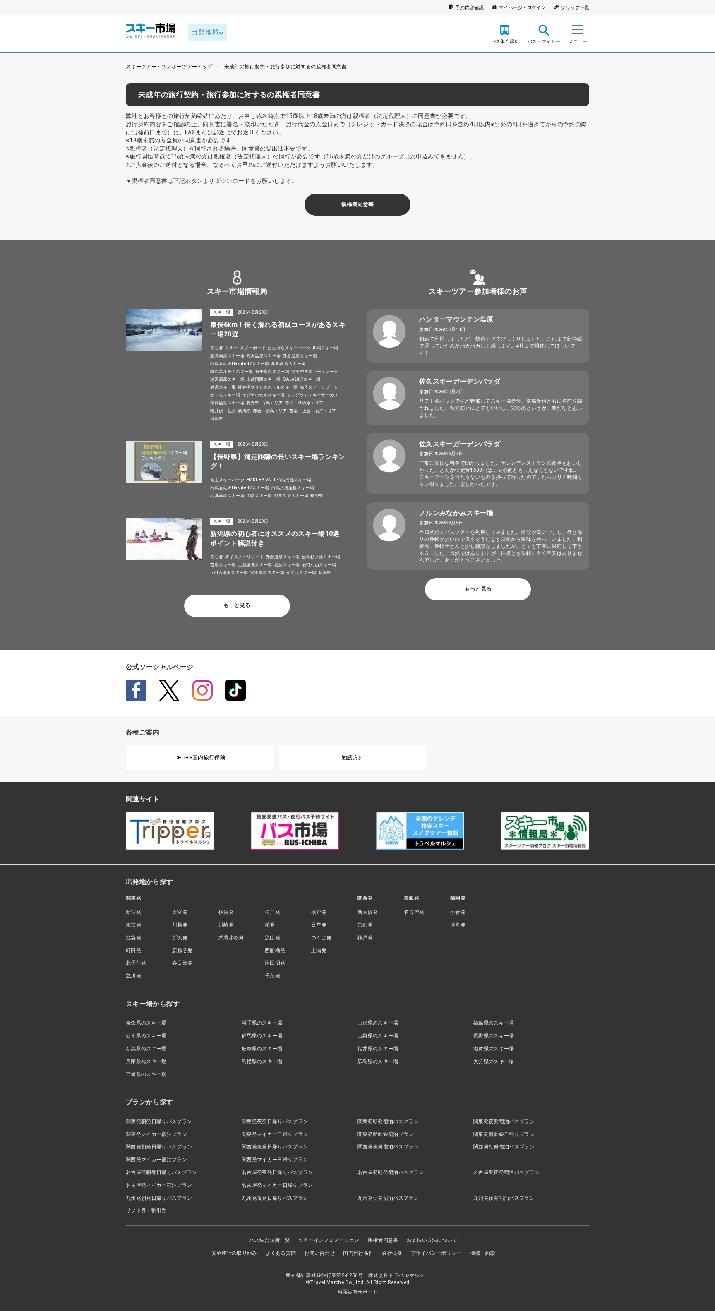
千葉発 (272, 976)
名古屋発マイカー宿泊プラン (159, 1185)
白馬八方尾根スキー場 (292, 487)
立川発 (133, 976)
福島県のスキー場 (493, 1023)
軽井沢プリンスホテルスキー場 (268, 387)
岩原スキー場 (223, 387)
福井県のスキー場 (378, 1049)
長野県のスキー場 (493, 1036)
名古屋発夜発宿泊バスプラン (506, 1172)
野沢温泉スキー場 (264, 355)
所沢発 (179, 938)
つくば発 (321, 938)
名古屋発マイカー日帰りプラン (277, 1185)
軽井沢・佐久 (223, 410)
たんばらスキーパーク (289, 348)
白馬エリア (272, 403)
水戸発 (318, 912)
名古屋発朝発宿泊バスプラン (391, 1172)
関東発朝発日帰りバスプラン (159, 1121)
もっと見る (236, 605)
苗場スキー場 (223, 564)
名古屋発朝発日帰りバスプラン (161, 1172)
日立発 (318, 925)
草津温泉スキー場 (227, 403)
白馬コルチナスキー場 (231, 371)
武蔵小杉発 (231, 938)
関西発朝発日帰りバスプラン (159, 1147)
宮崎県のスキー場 (146, 1074)
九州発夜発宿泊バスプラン (504, 1198)
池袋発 (133, 938)
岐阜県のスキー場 (262, 1049)
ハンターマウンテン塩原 (456, 319)
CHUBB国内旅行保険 (200, 757)
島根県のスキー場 (262, 1061)
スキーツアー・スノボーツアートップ (169, 67)
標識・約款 (483, 1253)
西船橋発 (275, 950)
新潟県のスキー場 (146, 1049)
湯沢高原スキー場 (227, 379)
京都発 (365, 925)
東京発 (133, 925)
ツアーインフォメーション (329, 1240)
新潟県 (244, 410)
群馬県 (216, 418)
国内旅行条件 (358, 1253)
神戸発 (365, 938)
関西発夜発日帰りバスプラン (275, 1147)
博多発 (457, 925)
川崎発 (226, 925)
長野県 (253, 403)
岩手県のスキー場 (262, 1023)
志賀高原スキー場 (227, 355)
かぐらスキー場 (225, 395)
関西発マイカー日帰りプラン (275, 1159)
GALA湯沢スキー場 (301, 379)
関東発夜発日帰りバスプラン (275, 1121)
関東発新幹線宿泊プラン (386, 1134)
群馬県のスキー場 (262, 1036)
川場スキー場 (325, 348)
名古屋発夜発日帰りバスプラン (277, 1172)
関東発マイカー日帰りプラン (275, 1134)
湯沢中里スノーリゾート (314, 371)
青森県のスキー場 (146, 1023)
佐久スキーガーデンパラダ (459, 381)
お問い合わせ (319, 1253)
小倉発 (457, 912)
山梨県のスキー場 (378, 1036)
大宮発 (179, 912)
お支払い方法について (432, 1240)
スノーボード (253, 348)
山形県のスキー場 (378, 1023)
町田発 (133, 950)
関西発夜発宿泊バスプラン (388, 1147)
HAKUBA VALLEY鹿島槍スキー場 (279, 480)
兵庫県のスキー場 (146, 1061)
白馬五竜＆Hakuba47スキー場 (239, 363)
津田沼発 (275, 963)
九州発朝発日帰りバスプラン (159, 1198)
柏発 (270, 925)
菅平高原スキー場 (272, 371)
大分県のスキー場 (493, 1061)
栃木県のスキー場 (146, 1036)
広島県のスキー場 (378, 1061)
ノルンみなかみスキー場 (456, 513)
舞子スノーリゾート (319, 387)
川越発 (179, 925)
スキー (231, 348)
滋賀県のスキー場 (493, 1049)
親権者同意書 (357, 204)
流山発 (272, 938)
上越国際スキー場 (264, 379)
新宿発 (133, 912)
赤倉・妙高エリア (270, 410)
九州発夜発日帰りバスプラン (275, 1198)
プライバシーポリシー (436, 1253)
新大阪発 (368, 912)
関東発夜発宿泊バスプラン (504, 1121)
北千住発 (136, 963)
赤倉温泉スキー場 (300, 355)
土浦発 (318, 950)
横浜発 (226, 912)
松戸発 (272, 912)
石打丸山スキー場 (319, 564)
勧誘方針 (353, 757)
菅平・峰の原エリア (304, 403)
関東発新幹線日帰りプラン (504, 1134)
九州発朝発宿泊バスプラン (388, 1198)
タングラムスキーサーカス (312, 395)
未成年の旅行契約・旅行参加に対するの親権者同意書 (285, 67)
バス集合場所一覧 (269, 1240)
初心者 (216, 348)
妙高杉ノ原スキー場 (321, 557)
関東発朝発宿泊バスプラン (388, 1121)
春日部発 (182, 963)
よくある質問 (281, 1253)
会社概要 (392, 1253)
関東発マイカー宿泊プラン (156, 1134)
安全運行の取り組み (234, 1253)
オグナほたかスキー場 (263, 395)
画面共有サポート (357, 1292)
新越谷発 (182, 950)
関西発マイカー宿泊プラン (156, 1159)
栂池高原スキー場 (288, 363)
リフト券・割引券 (146, 1210)
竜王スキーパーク (227, 480)
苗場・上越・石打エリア (312, 410)
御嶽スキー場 (259, 495)
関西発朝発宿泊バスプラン (504, 1147)
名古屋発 (414, 912)
